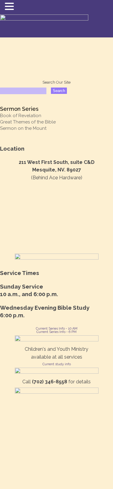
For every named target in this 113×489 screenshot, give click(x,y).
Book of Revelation (20, 115)
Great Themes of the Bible (28, 122)
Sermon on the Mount (23, 128)
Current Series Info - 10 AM (56, 329)
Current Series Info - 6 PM (56, 332)
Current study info (56, 364)
